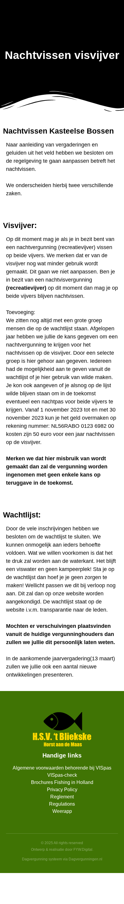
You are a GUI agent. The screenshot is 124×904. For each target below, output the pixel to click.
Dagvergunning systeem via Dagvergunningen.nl (62, 859)
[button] (114, 22)
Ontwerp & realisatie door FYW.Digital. (62, 849)
